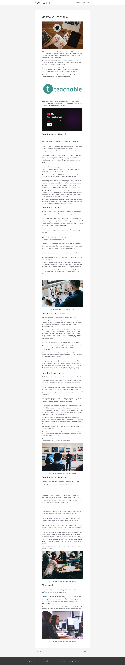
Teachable (44, 481)
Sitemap (45, 661)
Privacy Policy (85, 2)
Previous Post (39, 651)
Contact (78, 2)
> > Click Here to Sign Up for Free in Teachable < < (62, 309)
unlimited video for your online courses (70, 506)
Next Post (87, 651)
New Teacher (43, 2)
